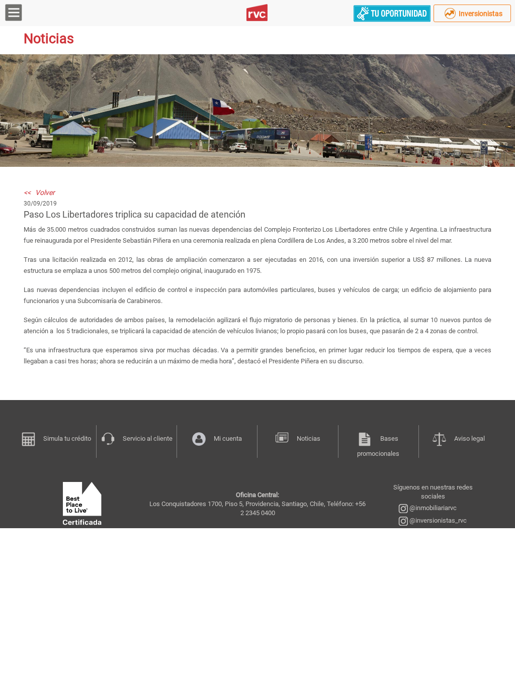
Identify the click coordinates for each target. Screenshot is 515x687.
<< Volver (39, 192)
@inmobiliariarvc (432, 508)
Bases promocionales (378, 446)
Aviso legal (469, 438)
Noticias (308, 438)
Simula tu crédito (67, 438)
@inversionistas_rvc (437, 520)
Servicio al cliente (148, 438)
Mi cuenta (228, 438)
